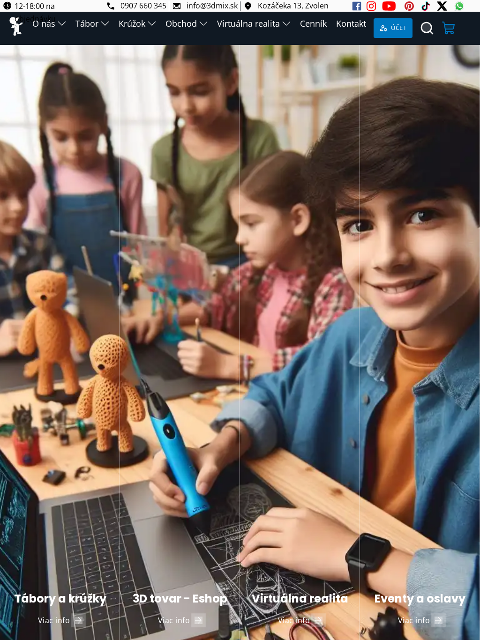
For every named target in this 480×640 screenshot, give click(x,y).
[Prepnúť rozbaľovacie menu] (105, 23)
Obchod (181, 23)
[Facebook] (356, 6)
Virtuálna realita (248, 23)
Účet (398, 27)
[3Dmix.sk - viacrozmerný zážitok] (16, 28)
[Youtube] (389, 6)
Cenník (313, 23)
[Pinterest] (409, 6)
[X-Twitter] (442, 6)
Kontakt (351, 23)
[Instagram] (371, 6)
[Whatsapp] (459, 6)
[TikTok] (425, 6)
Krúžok (132, 23)
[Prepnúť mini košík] (449, 28)
